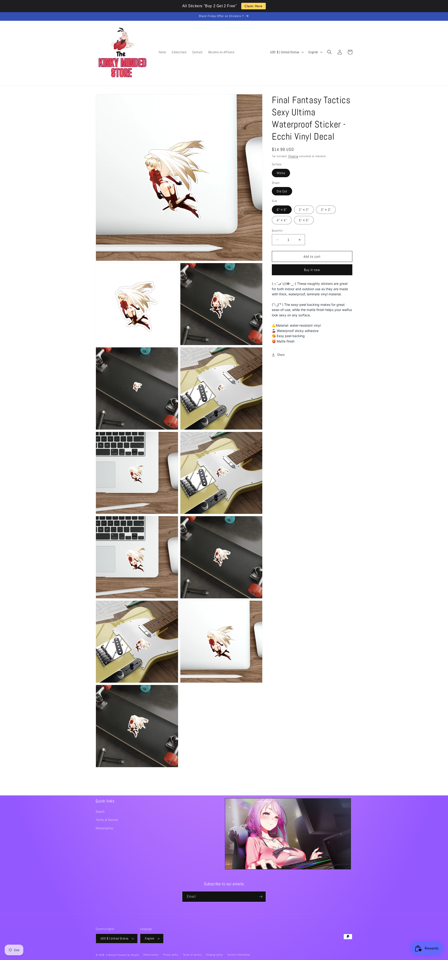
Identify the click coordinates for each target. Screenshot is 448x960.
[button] (329, 52)
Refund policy (104, 828)
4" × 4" (282, 220)
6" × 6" (282, 210)
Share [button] (281, 355)
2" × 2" (304, 210)
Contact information (239, 954)
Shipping (293, 156)
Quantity (277, 231)
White (281, 173)
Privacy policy (170, 954)
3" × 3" (326, 210)
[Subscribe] (261, 896)
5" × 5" (304, 220)
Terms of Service (107, 820)
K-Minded (111, 954)
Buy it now (312, 270)
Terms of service (192, 954)
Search (100, 811)
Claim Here (253, 6)
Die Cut (282, 191)
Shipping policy (214, 954)
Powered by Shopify (128, 954)
